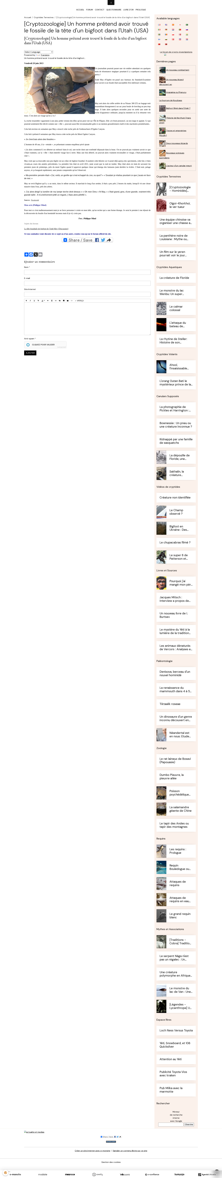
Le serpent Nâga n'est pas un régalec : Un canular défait (174, 957)
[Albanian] (166, 44)
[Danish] (173, 39)
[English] (166, 24)
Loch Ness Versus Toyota (176, 1030)
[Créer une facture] (124, 1174)
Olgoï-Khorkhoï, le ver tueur (179, 205)
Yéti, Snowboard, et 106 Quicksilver (175, 1045)
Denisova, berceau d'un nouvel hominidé (175, 673)
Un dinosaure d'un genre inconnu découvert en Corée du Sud (176, 718)
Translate (45, 55)
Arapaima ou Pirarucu (176, 92)
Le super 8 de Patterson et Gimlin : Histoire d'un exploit (180, 557)
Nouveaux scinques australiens (171, 155)
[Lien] (56, 301)
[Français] (159, 24)
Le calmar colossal (176, 308)
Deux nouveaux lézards (177, 143)
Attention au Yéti (171, 1059)
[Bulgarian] (166, 39)
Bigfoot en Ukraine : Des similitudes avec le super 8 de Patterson (180, 528)
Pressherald (35, 200)
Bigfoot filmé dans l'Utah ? (178, 108)
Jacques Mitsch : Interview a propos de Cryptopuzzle (174, 599)
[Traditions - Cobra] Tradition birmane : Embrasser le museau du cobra (181, 941)
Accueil (80, 9)
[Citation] (48, 301)
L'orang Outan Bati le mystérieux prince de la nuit (175, 382)
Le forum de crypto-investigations (176, 52)
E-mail (27, 278)
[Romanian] (166, 34)
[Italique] (30, 301)
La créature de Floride (174, 278)
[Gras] (26, 301)
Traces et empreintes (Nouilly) (172, 133)
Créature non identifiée (175, 497)
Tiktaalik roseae (170, 704)
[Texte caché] (60, 301)
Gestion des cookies (111, 1162)
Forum (89, 9)
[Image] (64, 301)
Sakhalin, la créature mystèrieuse (177, 473)
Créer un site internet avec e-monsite (92, 1150)
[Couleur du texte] (43, 301)
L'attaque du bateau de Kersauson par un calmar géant (180, 324)
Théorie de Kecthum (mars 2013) (175, 120)
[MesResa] (70, 1174)
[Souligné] (34, 301)
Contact (99, 9)
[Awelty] (97, 1174)
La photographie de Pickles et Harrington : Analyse (174, 408)
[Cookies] (5, 1173)
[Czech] (180, 39)
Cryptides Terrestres (44, 17)
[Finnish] (159, 39)
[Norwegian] (180, 34)
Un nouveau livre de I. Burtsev (174, 615)
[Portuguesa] (180, 29)
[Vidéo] (68, 301)
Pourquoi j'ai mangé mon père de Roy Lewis (181, 583)
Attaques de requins (177, 883)
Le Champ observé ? (176, 512)
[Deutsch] (166, 29)
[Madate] (42, 1174)
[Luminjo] (179, 1174)
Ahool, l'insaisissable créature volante (180, 366)
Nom (26, 267)
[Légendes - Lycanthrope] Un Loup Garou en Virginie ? (180, 1006)
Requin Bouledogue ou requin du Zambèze (179, 867)
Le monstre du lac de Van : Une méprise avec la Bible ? (180, 990)
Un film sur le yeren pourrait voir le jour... (173, 253)
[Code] (72, 301)
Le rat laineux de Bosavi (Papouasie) (175, 760)
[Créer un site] (15, 1174)
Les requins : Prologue (177, 851)
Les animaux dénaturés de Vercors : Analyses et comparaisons (176, 647)
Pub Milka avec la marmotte (171, 1090)
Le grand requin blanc (180, 915)
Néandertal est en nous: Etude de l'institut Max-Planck (180, 734)
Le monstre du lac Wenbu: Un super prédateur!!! (172, 292)
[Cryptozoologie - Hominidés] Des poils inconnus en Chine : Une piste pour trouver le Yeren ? (180, 189)
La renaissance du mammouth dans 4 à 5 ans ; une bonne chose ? (176, 689)
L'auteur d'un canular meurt (179, 165)
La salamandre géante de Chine (180, 809)
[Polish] (173, 34)
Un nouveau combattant (177, 70)
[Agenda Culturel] (206, 1174)
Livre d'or (128, 9)
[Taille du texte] (38, 301)
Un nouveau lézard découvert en (171, 82)
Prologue (141, 9)
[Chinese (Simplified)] (159, 44)
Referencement (111, 1141)
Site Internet (30, 289)
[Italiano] (159, 29)
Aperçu (80, 300)
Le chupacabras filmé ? (175, 542)
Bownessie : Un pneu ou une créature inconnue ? (176, 425)
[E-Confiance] (152, 1174)
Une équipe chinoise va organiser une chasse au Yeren (176, 221)
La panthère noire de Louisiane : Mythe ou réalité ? (174, 237)
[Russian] (187, 29)
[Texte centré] (52, 301)
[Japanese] (180, 24)
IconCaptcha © (61, 347)
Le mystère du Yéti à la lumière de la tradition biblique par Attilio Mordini (175, 631)
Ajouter (30, 353)
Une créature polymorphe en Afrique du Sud (175, 974)
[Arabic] (187, 24)
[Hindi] (187, 34)
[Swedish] (159, 34)
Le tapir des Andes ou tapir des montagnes (174, 825)
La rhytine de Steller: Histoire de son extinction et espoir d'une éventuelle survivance (173, 340)
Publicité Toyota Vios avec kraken (173, 1073)
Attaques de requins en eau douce (179, 899)
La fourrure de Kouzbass (170, 100)
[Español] (173, 24)
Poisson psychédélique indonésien (179, 792)
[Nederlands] (173, 29)
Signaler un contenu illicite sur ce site (130, 1150)
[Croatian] (187, 39)
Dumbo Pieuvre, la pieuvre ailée (172, 776)
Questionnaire (113, 9)
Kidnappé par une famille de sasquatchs (176, 441)
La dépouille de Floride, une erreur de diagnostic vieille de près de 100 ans (180, 457)
